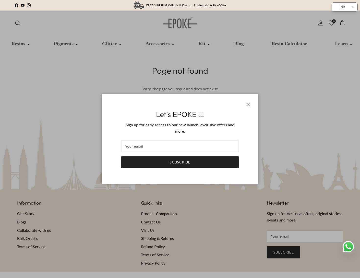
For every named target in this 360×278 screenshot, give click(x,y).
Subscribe (180, 162)
